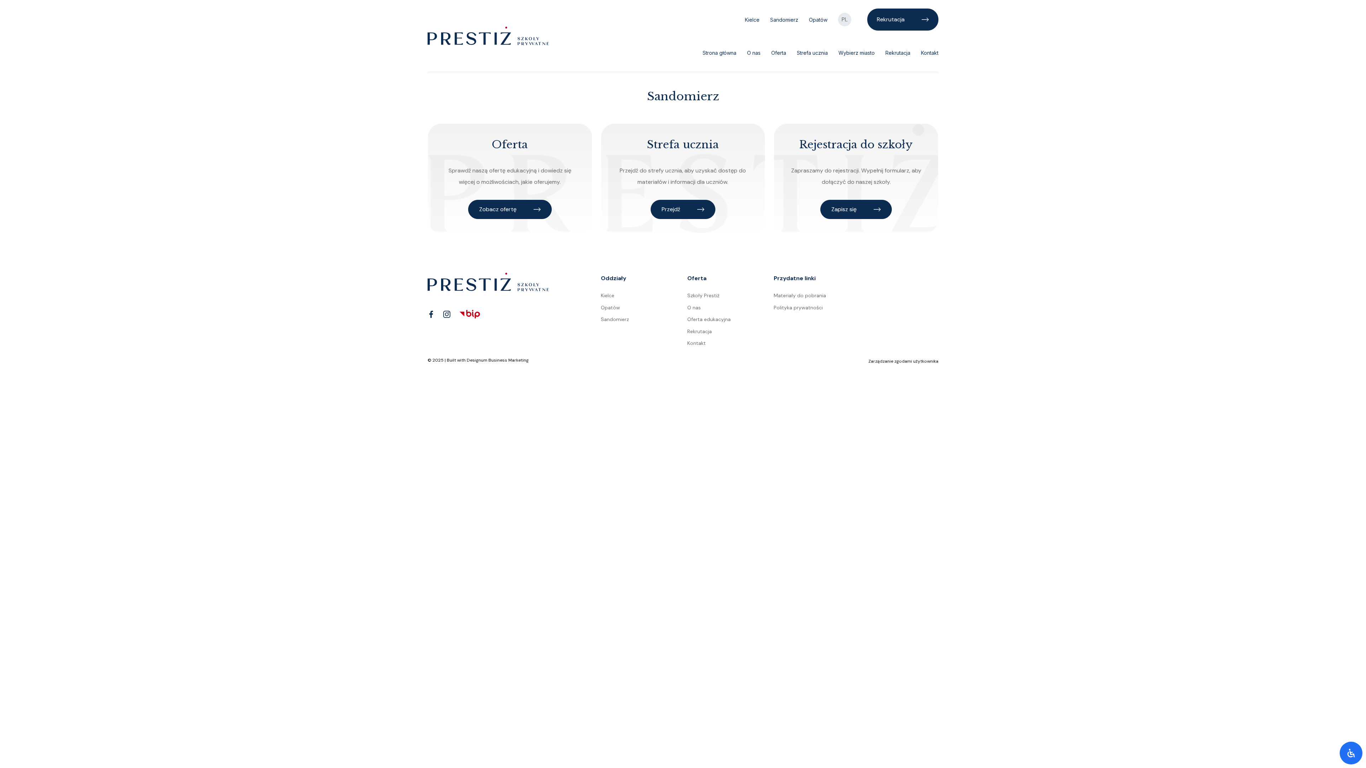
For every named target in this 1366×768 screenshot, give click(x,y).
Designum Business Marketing (498, 360)
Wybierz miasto (856, 53)
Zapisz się (844, 209)
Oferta (778, 53)
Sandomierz (784, 20)
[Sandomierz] (488, 35)
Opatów (818, 20)
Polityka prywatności (798, 307)
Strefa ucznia (812, 53)
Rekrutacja (891, 19)
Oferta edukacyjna (709, 319)
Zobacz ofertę (498, 209)
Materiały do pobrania (800, 295)
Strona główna (719, 53)
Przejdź (671, 209)
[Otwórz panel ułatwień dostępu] (1351, 753)
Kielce (752, 20)
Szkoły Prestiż (703, 295)
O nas (754, 53)
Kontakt (929, 53)
